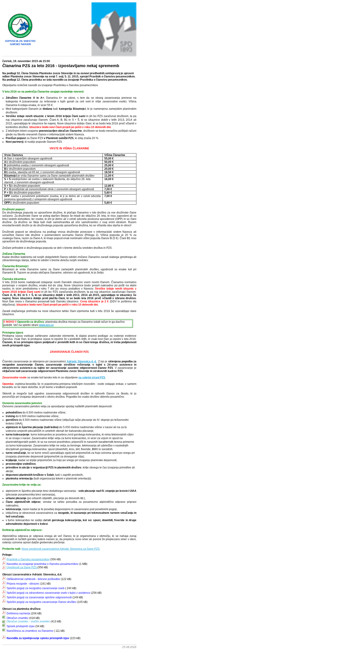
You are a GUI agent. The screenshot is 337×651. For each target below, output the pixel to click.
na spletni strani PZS (91, 377)
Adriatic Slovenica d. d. (82, 361)
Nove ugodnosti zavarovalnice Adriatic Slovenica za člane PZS (61, 548)
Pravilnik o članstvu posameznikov (28, 559)
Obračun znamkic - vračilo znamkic (28, 621)
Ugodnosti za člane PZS (22, 567)
